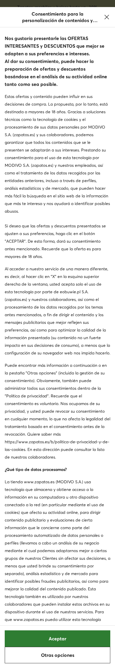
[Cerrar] (107, 17)
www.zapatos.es (39, 481)
